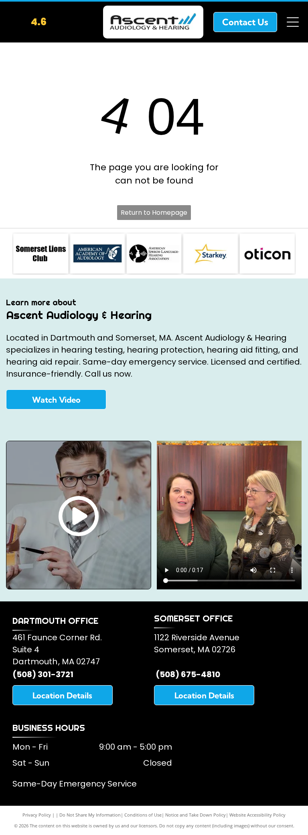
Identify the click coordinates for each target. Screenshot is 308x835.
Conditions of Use (143, 815)
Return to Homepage (154, 212)
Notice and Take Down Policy (195, 815)
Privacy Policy (36, 815)
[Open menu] (293, 22)
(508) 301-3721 (42, 674)
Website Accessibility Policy (257, 815)
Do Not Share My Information (90, 815)
